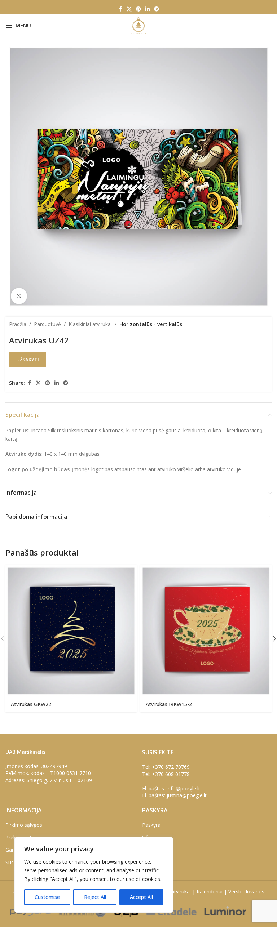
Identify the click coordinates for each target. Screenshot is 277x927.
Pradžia (17, 324)
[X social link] (129, 9)
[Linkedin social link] (147, 9)
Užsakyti (27, 359)
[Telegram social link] (156, 9)
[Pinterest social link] (138, 9)
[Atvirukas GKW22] (71, 630)
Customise (47, 896)
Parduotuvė (47, 324)
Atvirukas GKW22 (31, 704)
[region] (93, 875)
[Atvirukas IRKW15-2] (206, 630)
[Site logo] (138, 24)
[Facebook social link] (120, 9)
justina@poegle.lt (187, 795)
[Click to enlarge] (19, 296)
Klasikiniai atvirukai (90, 324)
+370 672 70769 (171, 766)
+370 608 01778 (171, 774)
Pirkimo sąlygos (23, 824)
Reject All (95, 896)
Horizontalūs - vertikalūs (150, 324)
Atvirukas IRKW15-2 (169, 704)
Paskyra (151, 824)
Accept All (141, 896)
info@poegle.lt (183, 788)
